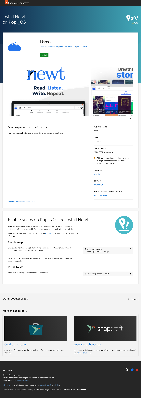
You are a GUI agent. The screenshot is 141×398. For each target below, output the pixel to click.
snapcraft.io (82, 353)
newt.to (97, 174)
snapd (42, 385)
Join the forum (8, 385)
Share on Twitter (127, 369)
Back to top (8, 370)
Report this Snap (100, 195)
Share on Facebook (132, 369)
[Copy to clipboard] (130, 249)
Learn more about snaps (88, 344)
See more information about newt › (21, 202)
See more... (132, 299)
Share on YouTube (137, 369)
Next (130, 118)
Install (44, 55)
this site (56, 385)
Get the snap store (15, 344)
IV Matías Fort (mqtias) (49, 47)
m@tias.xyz (98, 185)
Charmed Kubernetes (20, 380)
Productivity (82, 47)
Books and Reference (67, 47)
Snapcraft (48, 385)
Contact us (81, 390)
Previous (124, 118)
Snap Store (49, 234)
